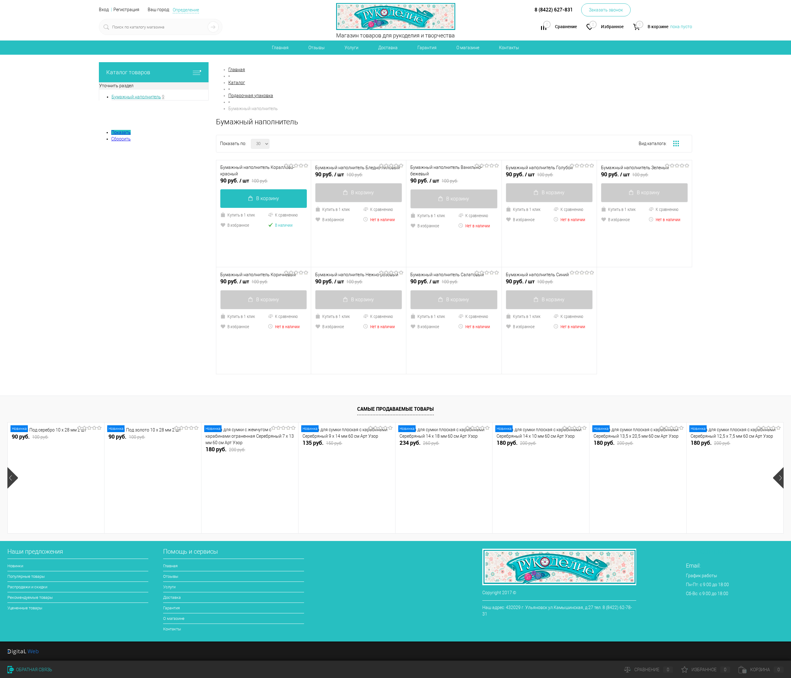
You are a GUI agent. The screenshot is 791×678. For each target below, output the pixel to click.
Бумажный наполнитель (136, 96)
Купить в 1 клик (241, 215)
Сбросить (121, 138)
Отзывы (316, 47)
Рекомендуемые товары (30, 597)
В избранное (238, 225)
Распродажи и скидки (27, 587)
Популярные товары (26, 576)
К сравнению (286, 215)
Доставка (388, 47)
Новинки (15, 566)
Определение (186, 9)
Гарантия (427, 47)
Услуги (351, 47)
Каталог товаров (128, 72)
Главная (280, 47)
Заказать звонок (606, 9)
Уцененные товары (24, 608)
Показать (121, 132)
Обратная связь (33, 669)
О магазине (467, 47)
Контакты (509, 47)
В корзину (267, 198)
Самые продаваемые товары (395, 409)
